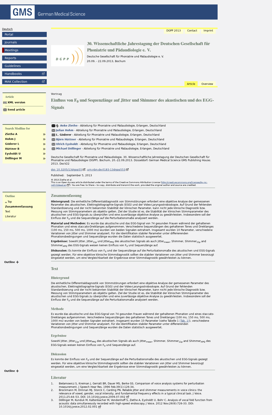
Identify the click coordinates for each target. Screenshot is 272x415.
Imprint (208, 30)
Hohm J (10, 139)
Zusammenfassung (19, 206)
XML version (16, 102)
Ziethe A (11, 134)
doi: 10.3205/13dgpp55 (66, 169)
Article (191, 83)
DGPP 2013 (173, 30)
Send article (16, 109)
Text (7, 211)
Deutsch (7, 29)
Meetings (11, 50)
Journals (11, 42)
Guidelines (13, 66)
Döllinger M (13, 158)
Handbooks (13, 73)
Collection (16, 81)
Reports (10, 58)
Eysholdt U (13, 153)
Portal (9, 34)
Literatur (10, 216)
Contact (192, 30)
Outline (9, 262)
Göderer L (12, 143)
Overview (207, 83)
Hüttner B (12, 148)
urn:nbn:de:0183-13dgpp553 (106, 169)
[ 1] (184, 320)
